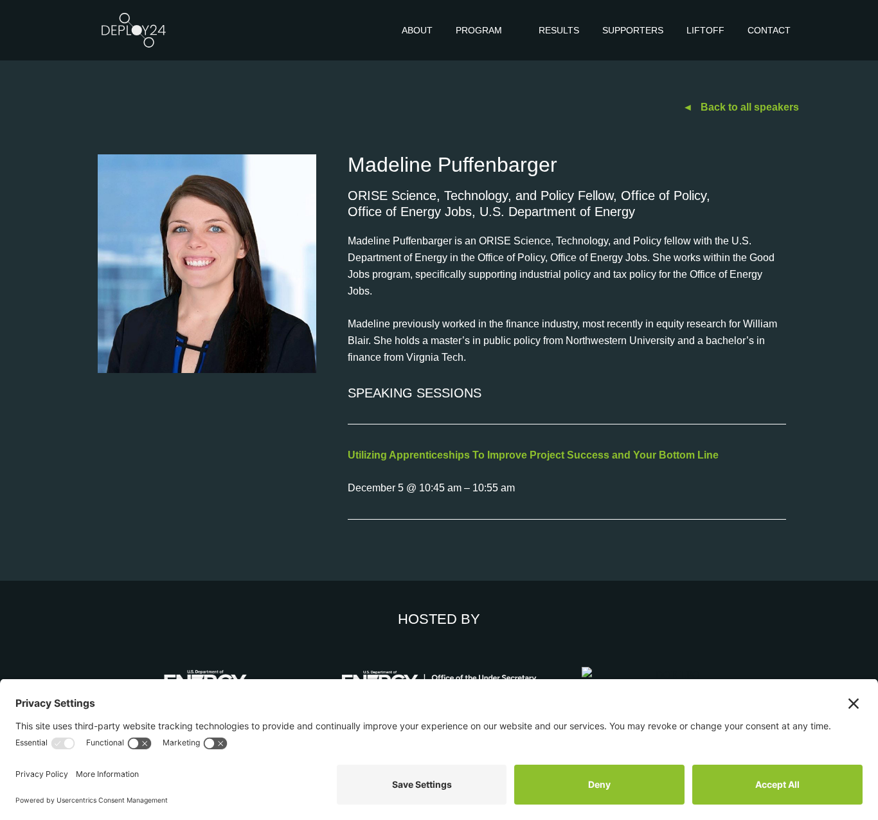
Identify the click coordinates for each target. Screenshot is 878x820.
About (417, 30)
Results (559, 30)
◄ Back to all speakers (741, 107)
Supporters (632, 30)
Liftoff (705, 30)
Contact (769, 30)
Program (479, 30)
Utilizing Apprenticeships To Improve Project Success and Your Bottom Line (533, 455)
